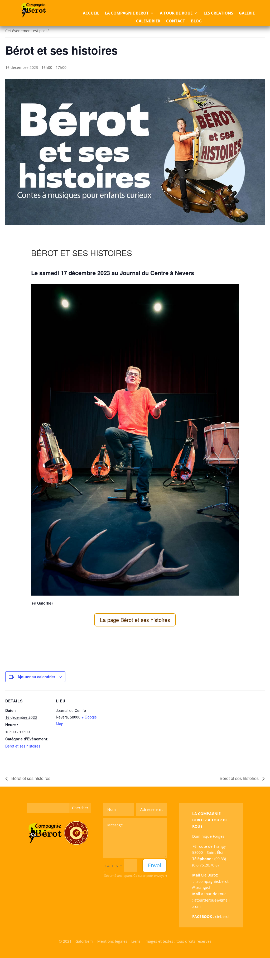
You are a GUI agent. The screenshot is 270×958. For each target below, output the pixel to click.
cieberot (222, 916)
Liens (136, 941)
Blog (196, 21)
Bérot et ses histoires (22, 746)
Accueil (91, 13)
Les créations (218, 13)
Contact (175, 21)
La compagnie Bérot (127, 13)
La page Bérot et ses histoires (135, 620)
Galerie (247, 13)
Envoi (154, 865)
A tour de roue (176, 13)
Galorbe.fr (84, 941)
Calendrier (148, 21)
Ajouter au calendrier (36, 676)
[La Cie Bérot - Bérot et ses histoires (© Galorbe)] (135, 594)
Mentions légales (112, 941)
